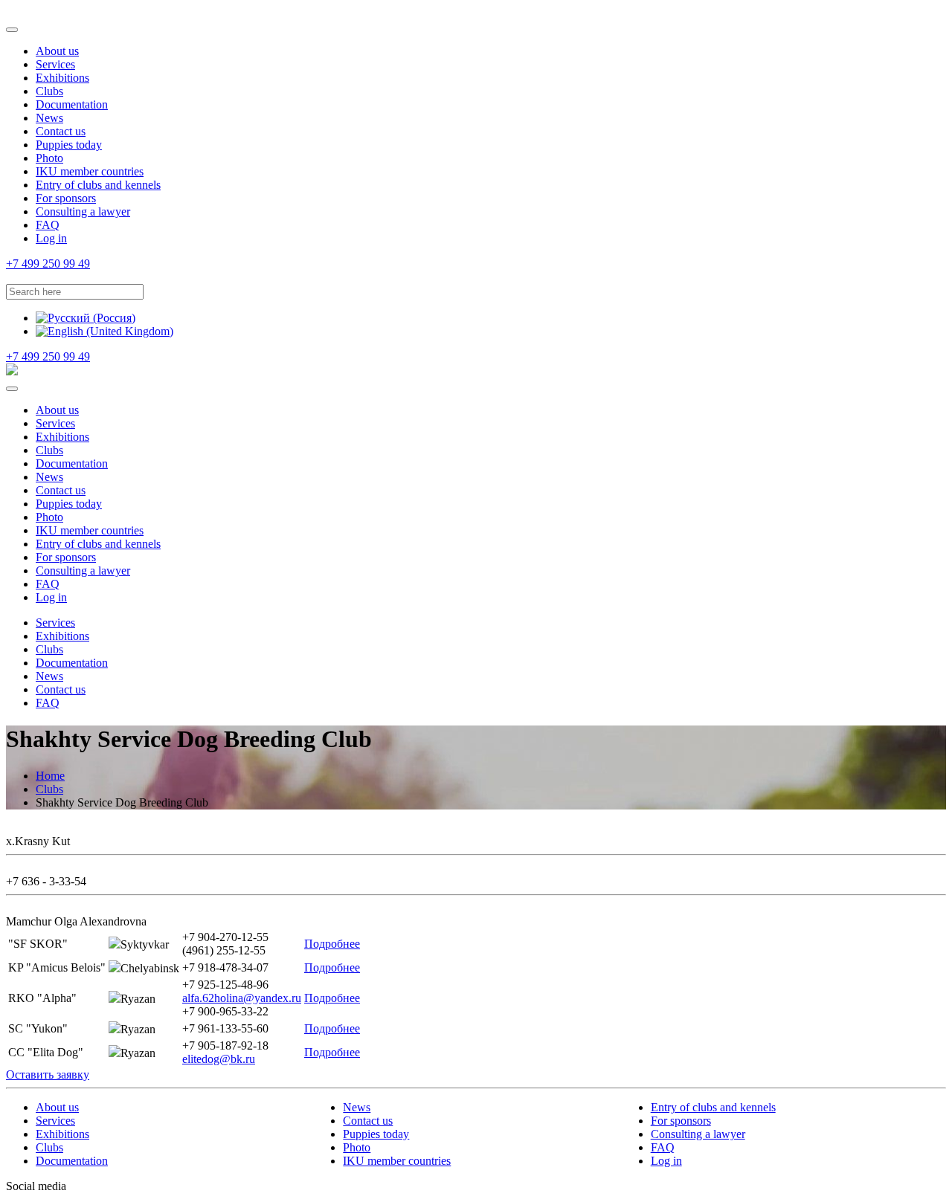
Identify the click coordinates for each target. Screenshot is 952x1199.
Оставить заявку (47, 1074)
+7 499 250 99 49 (48, 263)
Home (50, 775)
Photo (49, 158)
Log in (51, 238)
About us (57, 51)
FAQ (48, 225)
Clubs (49, 91)
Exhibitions (62, 77)
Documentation (72, 104)
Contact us (61, 131)
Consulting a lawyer (83, 211)
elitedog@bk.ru (218, 1059)
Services (55, 64)
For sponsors (66, 198)
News (49, 118)
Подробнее (332, 943)
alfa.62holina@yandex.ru (241, 998)
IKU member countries (90, 171)
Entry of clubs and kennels (98, 184)
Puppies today (69, 144)
